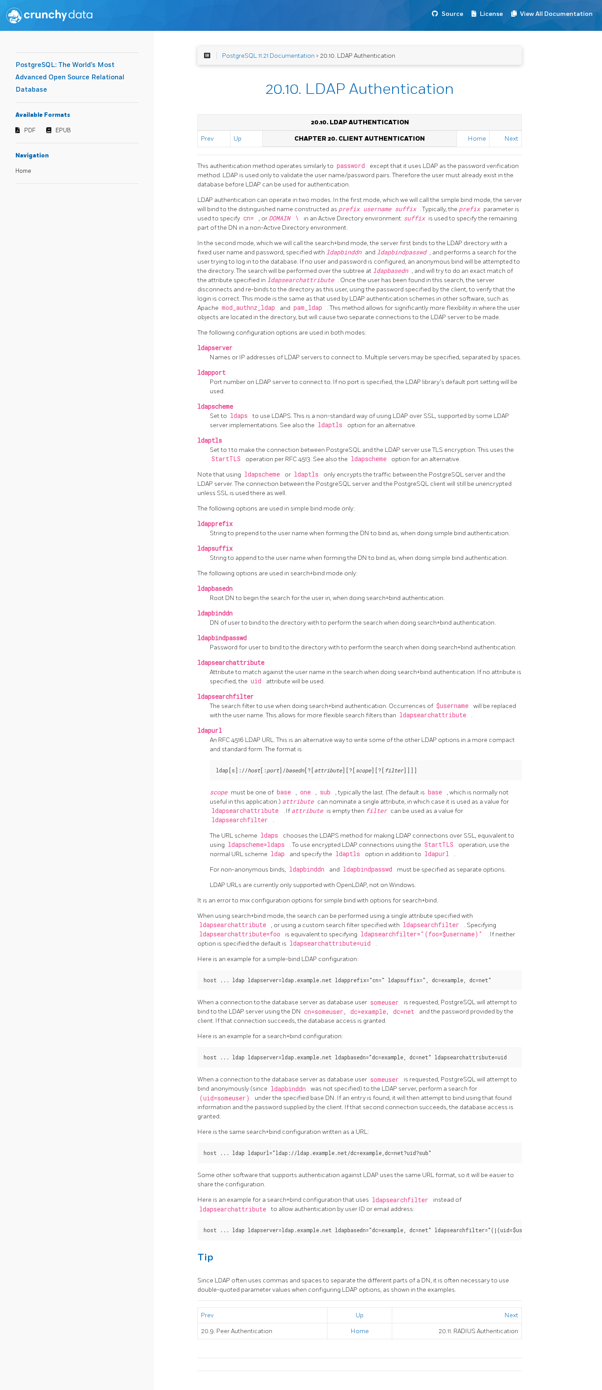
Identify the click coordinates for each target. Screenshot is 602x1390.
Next (511, 138)
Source (452, 14)
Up (238, 138)
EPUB (63, 130)
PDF (30, 130)
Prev (207, 138)
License (491, 14)
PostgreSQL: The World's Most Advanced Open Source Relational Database (69, 77)
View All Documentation (556, 14)
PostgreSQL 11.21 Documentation (268, 56)
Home (23, 171)
